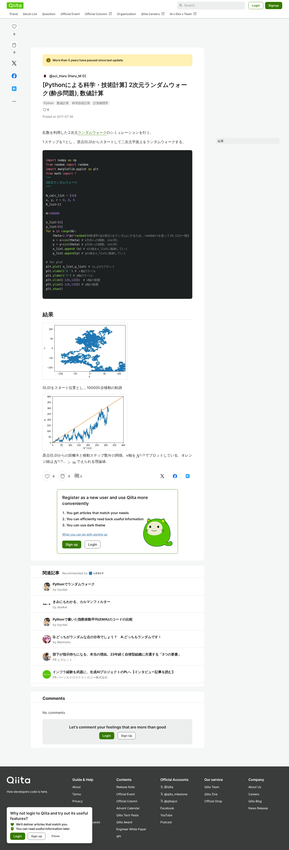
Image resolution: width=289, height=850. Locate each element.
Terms (76, 794)
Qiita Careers (153, 14)
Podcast (166, 822)
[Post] (14, 63)
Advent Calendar (128, 808)
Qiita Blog (255, 801)
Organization (126, 14)
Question (48, 14)
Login (256, 5)
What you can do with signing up (84, 534)
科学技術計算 (81, 103)
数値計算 (63, 103)
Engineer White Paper (131, 829)
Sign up (36, 836)
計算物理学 (100, 103)
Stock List (30, 14)
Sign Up (126, 735)
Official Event (70, 14)
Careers (253, 794)
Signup (273, 5)
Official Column (98, 14)
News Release (258, 808)
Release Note (125, 787)
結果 (221, 141)
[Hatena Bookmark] (14, 88)
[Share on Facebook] (14, 76)
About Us (254, 787)
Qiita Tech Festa (127, 815)
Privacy (77, 801)
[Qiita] (15, 5)
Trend (13, 14)
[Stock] (14, 45)
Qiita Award (124, 822)
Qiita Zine (210, 794)
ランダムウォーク (92, 132)
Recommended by (75, 573)
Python (49, 103)
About (76, 787)
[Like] (14, 26)
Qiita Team (211, 787)
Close (55, 836)
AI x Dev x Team (183, 14)
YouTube (166, 815)
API (118, 836)
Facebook (167, 808)
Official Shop (213, 801)
